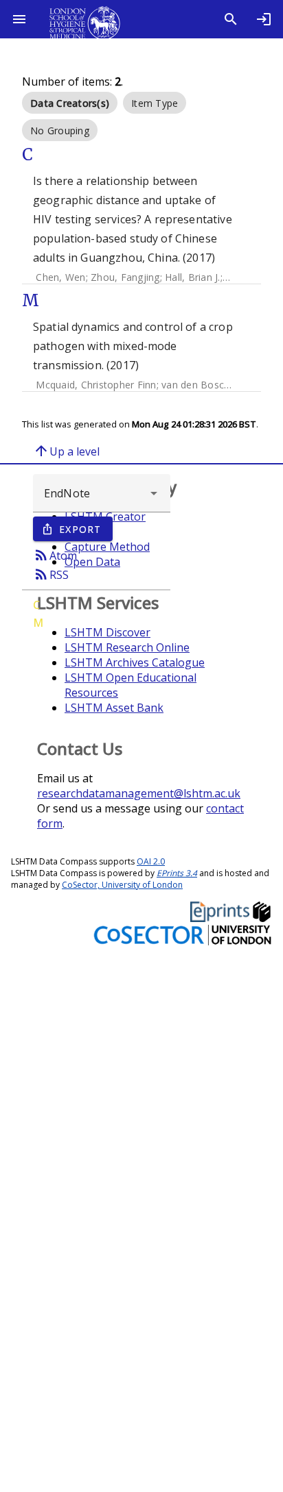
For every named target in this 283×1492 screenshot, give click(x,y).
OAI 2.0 (151, 861)
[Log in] (263, 19)
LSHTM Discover (107, 632)
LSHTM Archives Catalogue (135, 662)
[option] (69, 103)
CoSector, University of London (122, 885)
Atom (55, 555)
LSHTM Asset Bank (114, 707)
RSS (51, 574)
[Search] (230, 19)
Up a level (66, 451)
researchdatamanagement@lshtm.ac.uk (138, 793)
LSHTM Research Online (127, 647)
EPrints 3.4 (177, 873)
